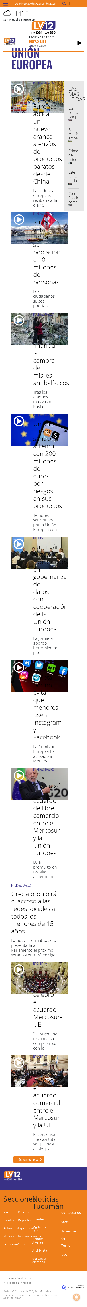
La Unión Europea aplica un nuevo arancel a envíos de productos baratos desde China (47, 136)
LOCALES (38, 538)
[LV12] (13, 1179)
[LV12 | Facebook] (68, 1175)
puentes (38, 1219)
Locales (8, 1220)
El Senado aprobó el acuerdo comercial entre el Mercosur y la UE (46, 1095)
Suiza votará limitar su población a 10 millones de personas (47, 252)
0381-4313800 (12, 1298)
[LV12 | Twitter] (77, 1175)
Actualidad (11, 1228)
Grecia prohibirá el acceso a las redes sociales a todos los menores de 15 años (33, 912)
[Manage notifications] (76, 1297)
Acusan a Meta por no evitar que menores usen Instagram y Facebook (47, 703)
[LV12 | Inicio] (82, 1198)
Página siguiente (27, 1160)
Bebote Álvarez (37, 1240)
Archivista (39, 1250)
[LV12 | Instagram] (68, 1183)
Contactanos (71, 1212)
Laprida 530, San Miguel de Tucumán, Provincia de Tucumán (27, 1293)
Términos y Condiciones (17, 1278)
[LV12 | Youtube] (77, 1183)
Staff (64, 1222)
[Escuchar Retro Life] (79, 43)
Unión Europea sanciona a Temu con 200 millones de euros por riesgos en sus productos (47, 464)
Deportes (24, 1220)
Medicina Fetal (39, 1229)
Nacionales (11, 1236)
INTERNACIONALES (43, 83)
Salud (22, 1244)
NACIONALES (40, 963)
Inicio (7, 1212)
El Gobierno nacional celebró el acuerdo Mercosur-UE (47, 998)
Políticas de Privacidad (18, 1282)
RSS (64, 1255)
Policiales (25, 1212)
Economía (10, 1244)
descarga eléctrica (39, 1260)
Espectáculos (27, 1228)
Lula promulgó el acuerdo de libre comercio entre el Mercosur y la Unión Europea (47, 815)
